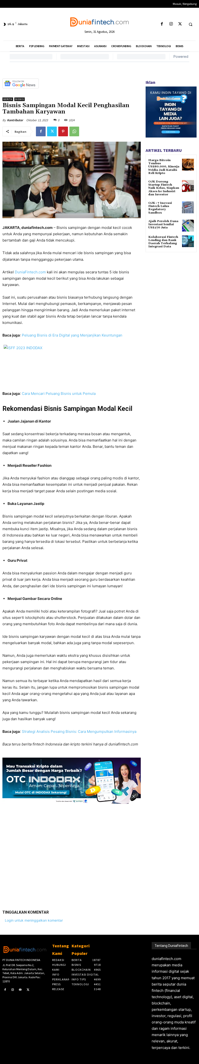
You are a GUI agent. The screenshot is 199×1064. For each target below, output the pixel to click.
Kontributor (15, 120)
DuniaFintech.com (30, 272)
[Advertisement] (71, 853)
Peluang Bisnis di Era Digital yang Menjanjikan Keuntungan (72, 335)
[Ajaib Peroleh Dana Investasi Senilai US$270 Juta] (188, 226)
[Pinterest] (63, 131)
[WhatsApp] (74, 131)
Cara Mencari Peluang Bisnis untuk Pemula (59, 393)
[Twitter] (180, 24)
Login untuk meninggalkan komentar (34, 920)
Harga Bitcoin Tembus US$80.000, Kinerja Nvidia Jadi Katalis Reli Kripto (163, 166)
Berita (7, 99)
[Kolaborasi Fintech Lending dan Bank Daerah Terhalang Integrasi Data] (188, 241)
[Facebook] (162, 24)
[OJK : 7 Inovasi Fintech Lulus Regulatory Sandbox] (188, 207)
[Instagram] (171, 24)
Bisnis (19, 99)
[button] (190, 24)
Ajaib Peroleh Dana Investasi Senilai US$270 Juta (163, 224)
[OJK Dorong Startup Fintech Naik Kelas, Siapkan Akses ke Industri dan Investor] (188, 186)
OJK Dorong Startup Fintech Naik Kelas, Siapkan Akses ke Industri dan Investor (163, 188)
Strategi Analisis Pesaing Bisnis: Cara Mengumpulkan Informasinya (79, 731)
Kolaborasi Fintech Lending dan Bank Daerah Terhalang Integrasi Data (163, 242)
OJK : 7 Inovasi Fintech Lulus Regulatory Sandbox (160, 208)
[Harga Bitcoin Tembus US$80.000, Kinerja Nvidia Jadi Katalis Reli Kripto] (188, 165)
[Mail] (20, 990)
